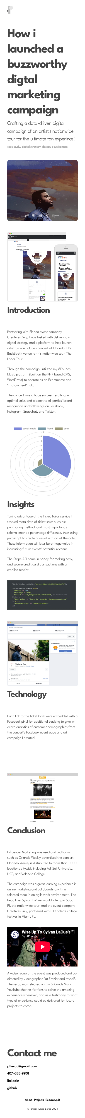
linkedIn (13, 1081)
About (28, 1100)
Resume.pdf (53, 1100)
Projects (39, 1100)
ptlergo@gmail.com (22, 1066)
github (12, 1088)
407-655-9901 (18, 1073)
